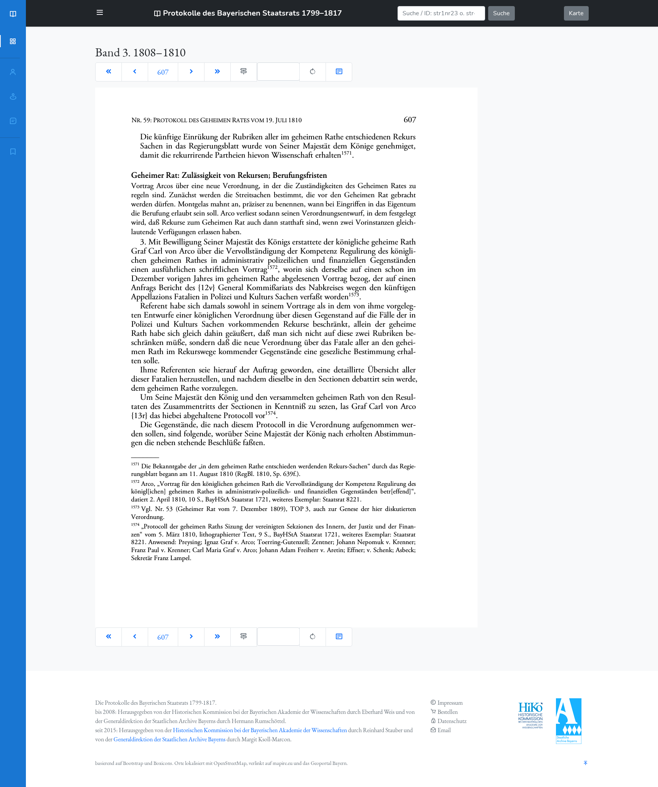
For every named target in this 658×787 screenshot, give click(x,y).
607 (163, 72)
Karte (576, 13)
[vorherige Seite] (134, 71)
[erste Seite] (108, 71)
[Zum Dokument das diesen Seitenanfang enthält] (339, 71)
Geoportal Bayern (329, 763)
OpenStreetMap (230, 763)
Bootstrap (133, 763)
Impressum (450, 703)
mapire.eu (282, 763)
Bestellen (448, 712)
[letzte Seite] (217, 71)
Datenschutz (452, 721)
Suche (501, 13)
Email (444, 730)
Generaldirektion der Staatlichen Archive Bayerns (169, 739)
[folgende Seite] (191, 71)
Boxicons (162, 763)
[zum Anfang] (586, 764)
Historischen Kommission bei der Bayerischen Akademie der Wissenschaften (260, 730)
